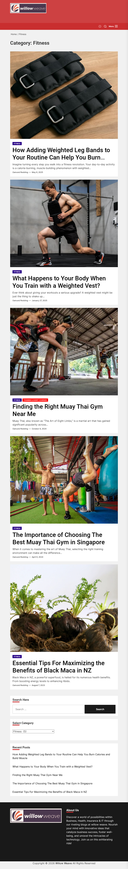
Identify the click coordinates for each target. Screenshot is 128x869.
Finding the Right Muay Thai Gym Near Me (37, 775)
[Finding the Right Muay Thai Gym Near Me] (64, 351)
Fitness (17, 143)
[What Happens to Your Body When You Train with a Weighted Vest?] (64, 223)
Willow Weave (63, 863)
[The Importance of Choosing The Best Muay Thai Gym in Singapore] (64, 480)
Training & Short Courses (35, 400)
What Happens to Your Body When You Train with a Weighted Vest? (59, 282)
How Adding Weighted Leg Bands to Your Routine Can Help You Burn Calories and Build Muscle (61, 157)
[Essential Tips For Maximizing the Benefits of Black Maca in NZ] (64, 608)
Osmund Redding (20, 172)
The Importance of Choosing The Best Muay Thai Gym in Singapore (58, 538)
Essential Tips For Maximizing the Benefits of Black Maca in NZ (58, 667)
